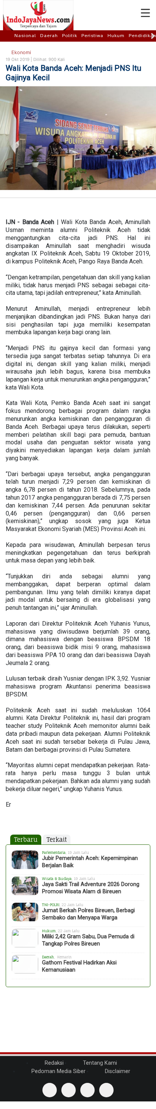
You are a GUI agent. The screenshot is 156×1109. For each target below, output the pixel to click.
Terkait (57, 839)
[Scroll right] (153, 36)
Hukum (116, 36)
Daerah (49, 36)
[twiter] (87, 1090)
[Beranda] (8, 36)
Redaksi (53, 1063)
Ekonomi (20, 52)
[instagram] (106, 1090)
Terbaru (25, 839)
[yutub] (68, 1090)
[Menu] (145, 13)
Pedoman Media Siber (58, 1071)
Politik (69, 36)
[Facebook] (49, 1090)
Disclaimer (116, 1071)
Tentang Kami (99, 1063)
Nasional (25, 36)
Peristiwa (92, 36)
